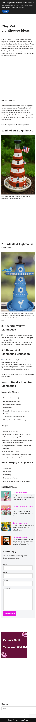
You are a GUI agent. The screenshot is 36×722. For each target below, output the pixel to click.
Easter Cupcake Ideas (20, 523)
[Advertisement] (18, 78)
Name (5, 564)
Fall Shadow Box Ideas (20, 537)
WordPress (24, 720)
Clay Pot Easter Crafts (20, 492)
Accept (5, 11)
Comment (7, 588)
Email (5, 572)
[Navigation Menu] (18, 16)
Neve (10, 720)
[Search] (34, 708)
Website (5, 580)
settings (21, 7)
